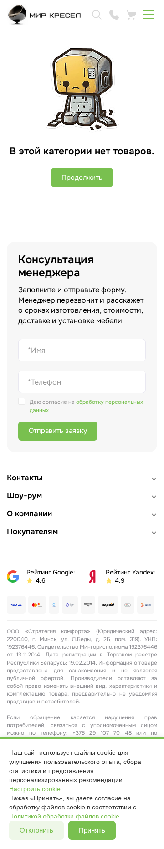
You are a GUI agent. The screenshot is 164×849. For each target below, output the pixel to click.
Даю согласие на (86, 406)
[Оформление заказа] (131, 14)
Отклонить (36, 830)
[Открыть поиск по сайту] (96, 14)
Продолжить (82, 177)
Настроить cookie (35, 789)
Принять (92, 830)
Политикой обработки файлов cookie (64, 816)
